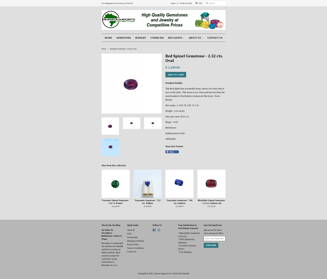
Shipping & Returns (135, 241)
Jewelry (140, 37)
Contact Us (214, 37)
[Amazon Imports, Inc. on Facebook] (154, 230)
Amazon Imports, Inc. (163, 273)
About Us (195, 37)
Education (175, 37)
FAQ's (129, 233)
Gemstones (123, 37)
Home (108, 37)
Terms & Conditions (135, 248)
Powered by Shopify (180, 273)
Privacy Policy (133, 244)
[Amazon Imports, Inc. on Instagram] (158, 230)
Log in (173, 3)
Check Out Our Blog (111, 225)
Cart (200, 3)
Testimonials (132, 237)
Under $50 (157, 37)
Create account (186, 3)
